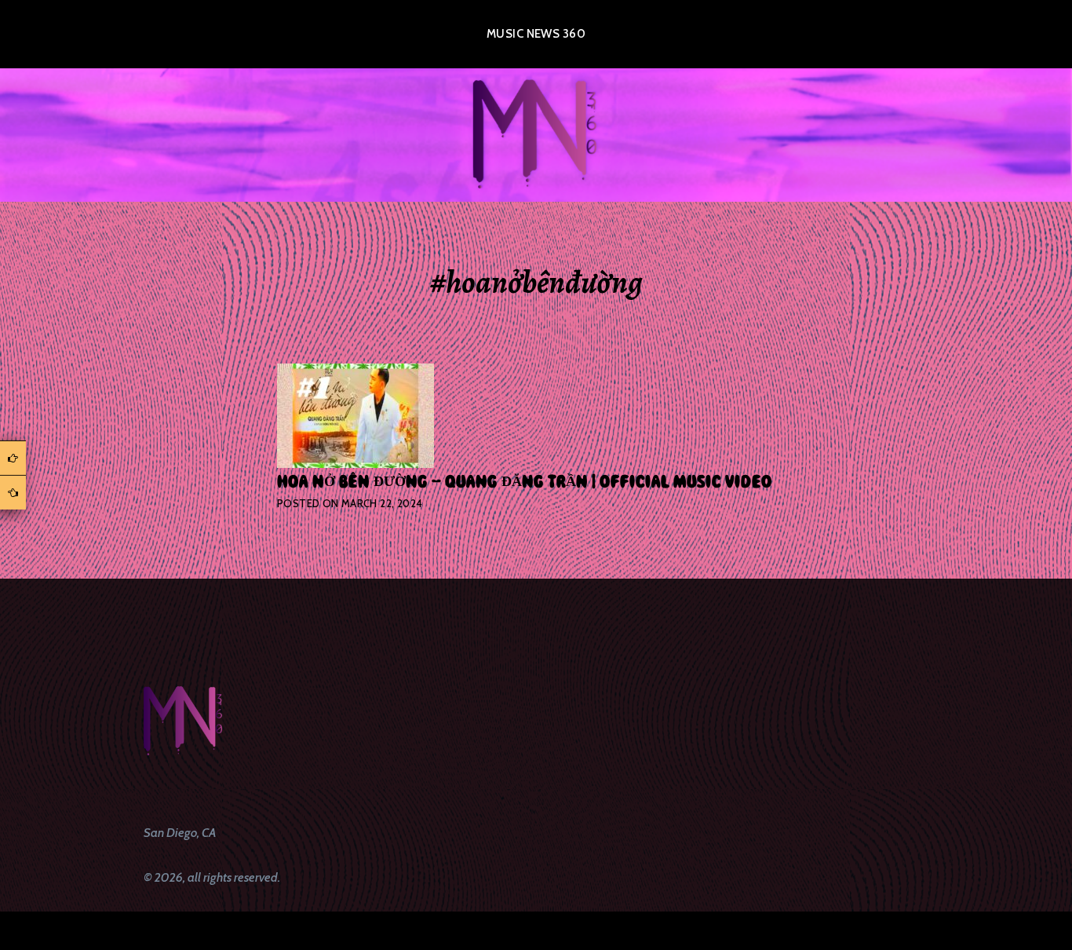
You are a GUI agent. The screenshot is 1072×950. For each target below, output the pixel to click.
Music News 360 (536, 34)
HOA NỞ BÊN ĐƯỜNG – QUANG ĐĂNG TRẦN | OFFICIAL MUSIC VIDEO (524, 482)
